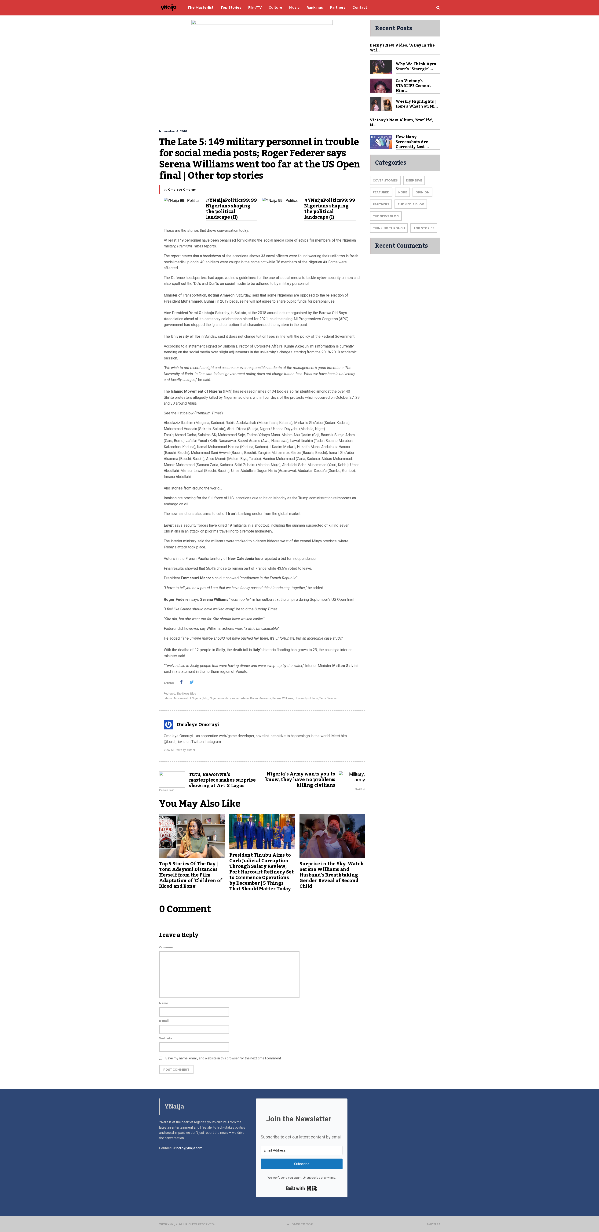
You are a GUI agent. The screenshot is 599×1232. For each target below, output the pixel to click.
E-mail (164, 1020)
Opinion (422, 192)
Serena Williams (282, 698)
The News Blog (186, 693)
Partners (381, 204)
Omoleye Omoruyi (182, 189)
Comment (167, 947)
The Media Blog (411, 204)
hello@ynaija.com (189, 1148)
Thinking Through (389, 228)
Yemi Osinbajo (328, 698)
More (402, 192)
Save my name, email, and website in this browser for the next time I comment (223, 1058)
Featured (169, 693)
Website (165, 1038)
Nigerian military (220, 698)
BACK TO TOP (302, 1224)
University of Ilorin (306, 698)
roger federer (240, 698)
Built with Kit (301, 1188)
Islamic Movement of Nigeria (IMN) (186, 698)
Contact (433, 1224)
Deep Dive (414, 180)
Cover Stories (385, 180)
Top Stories (423, 228)
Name (163, 1003)
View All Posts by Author (179, 750)
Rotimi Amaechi (260, 698)
